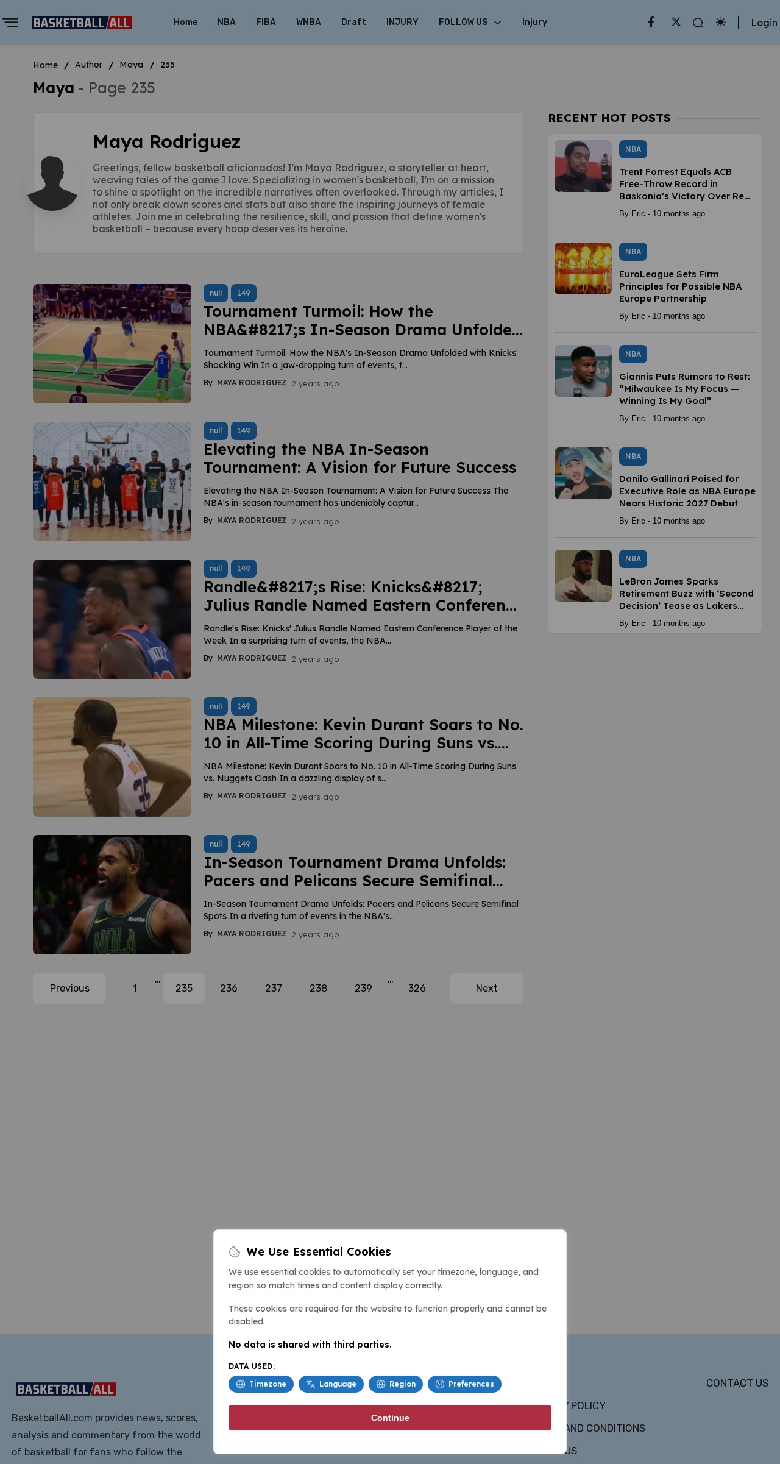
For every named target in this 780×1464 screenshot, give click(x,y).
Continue (390, 1418)
